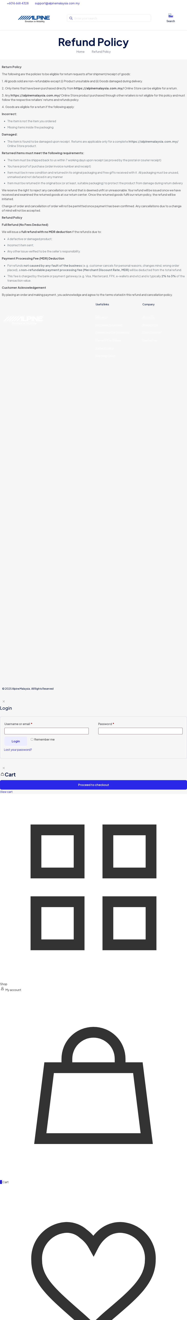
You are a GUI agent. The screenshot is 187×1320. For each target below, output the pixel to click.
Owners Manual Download (112, 332)
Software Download (109, 324)
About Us (148, 317)
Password (106, 724)
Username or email (18, 724)
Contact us (149, 340)
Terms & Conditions (109, 340)
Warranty (101, 317)
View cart (6, 792)
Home (80, 51)
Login (16, 741)
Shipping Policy (106, 355)
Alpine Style (150, 324)
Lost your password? (18, 749)
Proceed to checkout (93, 785)
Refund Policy (101, 51)
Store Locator (151, 332)
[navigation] (93, 779)
